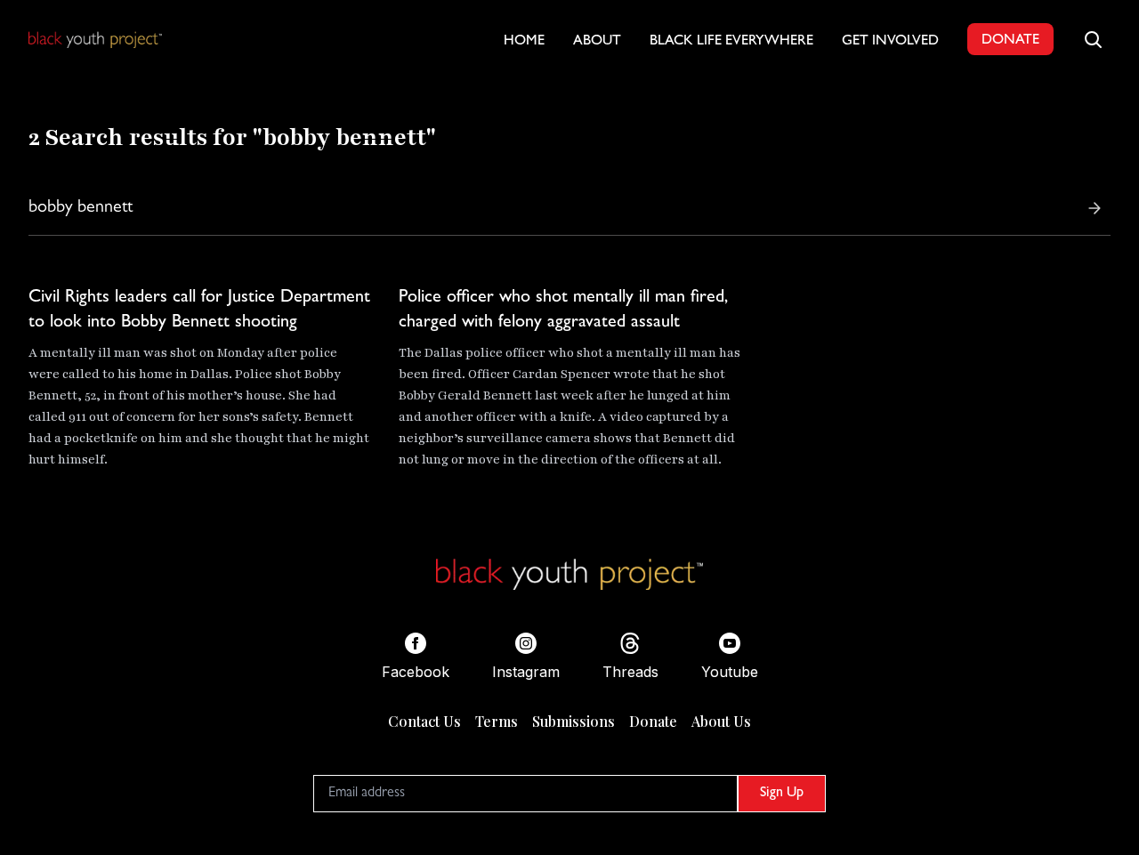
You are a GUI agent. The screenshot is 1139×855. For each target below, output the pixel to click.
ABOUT (597, 42)
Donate (653, 721)
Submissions (573, 721)
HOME (524, 42)
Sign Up (782, 793)
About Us (721, 721)
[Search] (1094, 208)
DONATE (1010, 41)
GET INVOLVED (890, 42)
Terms (496, 721)
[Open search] (1093, 39)
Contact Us (424, 721)
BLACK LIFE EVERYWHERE (731, 42)
